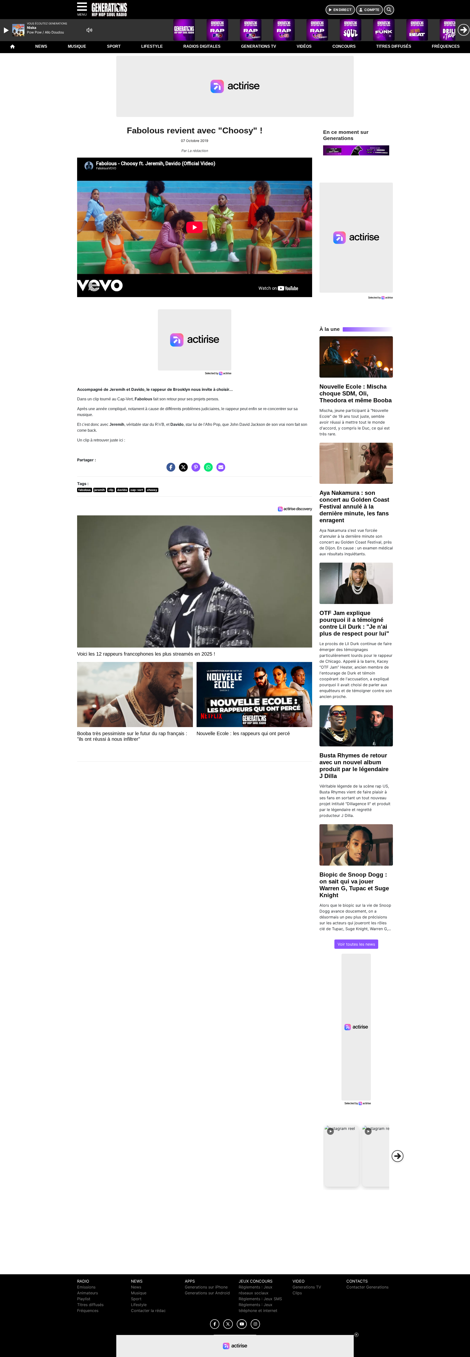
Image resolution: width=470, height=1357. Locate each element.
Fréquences (446, 46)
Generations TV (258, 46)
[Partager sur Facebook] (169, 469)
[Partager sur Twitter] (182, 469)
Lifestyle (152, 46)
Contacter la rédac (148, 1310)
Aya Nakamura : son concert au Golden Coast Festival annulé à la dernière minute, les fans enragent (354, 506)
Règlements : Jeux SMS (260, 1298)
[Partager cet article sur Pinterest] (194, 469)
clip (111, 490)
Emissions (86, 1287)
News (41, 46)
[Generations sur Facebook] (214, 1324)
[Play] (7, 30)
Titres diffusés (393, 46)
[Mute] (89, 30)
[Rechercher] (389, 10)
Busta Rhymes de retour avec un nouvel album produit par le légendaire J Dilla (353, 765)
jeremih (99, 490)
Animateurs (87, 1292)
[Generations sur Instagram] (255, 1324)
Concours (344, 46)
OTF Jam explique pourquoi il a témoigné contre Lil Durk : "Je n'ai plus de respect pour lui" (354, 623)
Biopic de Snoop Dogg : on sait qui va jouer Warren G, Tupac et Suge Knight (354, 884)
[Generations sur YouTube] (242, 1324)
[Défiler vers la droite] (397, 1156)
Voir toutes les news (356, 944)
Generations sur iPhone (206, 1287)
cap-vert (136, 490)
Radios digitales (202, 46)
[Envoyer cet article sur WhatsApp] (207, 469)
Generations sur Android (207, 1292)
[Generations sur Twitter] (228, 1324)
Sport (114, 46)
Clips (297, 1292)
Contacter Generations (367, 1287)
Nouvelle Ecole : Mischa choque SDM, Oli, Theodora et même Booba (355, 393)
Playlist (83, 1298)
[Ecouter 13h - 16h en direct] (356, 150)
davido (122, 490)
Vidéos (304, 46)
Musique (77, 46)
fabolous (84, 490)
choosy (152, 490)
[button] (342, 1156)
